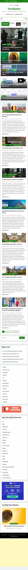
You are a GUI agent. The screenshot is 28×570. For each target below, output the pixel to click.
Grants (4, 442)
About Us (5, 394)
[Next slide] (26, 1)
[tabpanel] (14, 518)
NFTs (4, 459)
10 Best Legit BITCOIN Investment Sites (14, 526)
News (4, 456)
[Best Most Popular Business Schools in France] (14, 40)
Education (9, 44)
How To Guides (6, 445)
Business (4, 44)
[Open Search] (24, 18)
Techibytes (14, 8)
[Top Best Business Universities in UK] (15, 24)
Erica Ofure (5, 119)
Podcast (5, 375)
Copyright (5, 402)
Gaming (4, 380)
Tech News (5, 372)
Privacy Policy (6, 391)
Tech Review (5, 472)
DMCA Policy (6, 386)
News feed (5, 399)
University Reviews (17, 111)
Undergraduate (6, 475)
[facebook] (10, 5)
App (3, 424)
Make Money (6, 383)
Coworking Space (6, 432)
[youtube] (17, 5)
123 (15, 331)
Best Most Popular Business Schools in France (13, 1)
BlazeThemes (15, 536)
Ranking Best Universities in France (12, 244)
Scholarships (5, 461)
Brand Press (5, 426)
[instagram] (12, 5)
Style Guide (5, 396)
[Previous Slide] (24, 1)
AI (3, 378)
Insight (3, 58)
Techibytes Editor (11, 528)
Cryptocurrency (6, 369)
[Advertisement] (14, 553)
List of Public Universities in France (12, 277)
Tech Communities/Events (8, 467)
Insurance (5, 451)
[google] (15, 5)
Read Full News (5, 134)
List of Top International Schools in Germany (12, 351)
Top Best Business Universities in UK (12, 148)
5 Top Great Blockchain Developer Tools (13, 98)
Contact (4, 388)
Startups (4, 464)
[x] (14, 5)
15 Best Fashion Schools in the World (12, 179)
